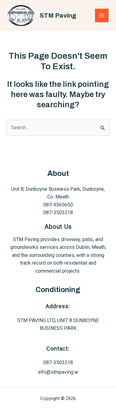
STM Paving (58, 15)
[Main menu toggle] (102, 15)
